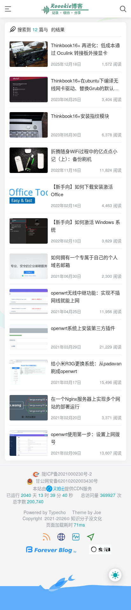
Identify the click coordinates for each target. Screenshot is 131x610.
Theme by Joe (86, 512)
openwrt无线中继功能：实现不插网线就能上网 (85, 296)
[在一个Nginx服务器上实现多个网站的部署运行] (29, 407)
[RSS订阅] (43, 537)
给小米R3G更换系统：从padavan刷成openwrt (86, 367)
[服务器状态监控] (73, 537)
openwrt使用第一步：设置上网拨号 (85, 438)
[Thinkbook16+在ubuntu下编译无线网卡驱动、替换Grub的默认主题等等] (29, 89)
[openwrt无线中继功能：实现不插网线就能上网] (29, 301)
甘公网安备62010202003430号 (66, 480)
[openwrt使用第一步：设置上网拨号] (29, 443)
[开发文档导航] (87, 537)
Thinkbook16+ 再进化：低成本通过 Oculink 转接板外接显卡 (85, 49)
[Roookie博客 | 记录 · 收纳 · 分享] (65, 9)
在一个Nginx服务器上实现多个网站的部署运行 (85, 402)
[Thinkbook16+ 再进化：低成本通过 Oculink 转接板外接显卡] (29, 54)
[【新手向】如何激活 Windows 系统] (29, 231)
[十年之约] (48, 549)
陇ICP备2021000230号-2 (66, 473)
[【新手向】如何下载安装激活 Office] (29, 195)
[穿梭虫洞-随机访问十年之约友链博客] (100, 549)
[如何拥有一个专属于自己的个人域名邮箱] (29, 266)
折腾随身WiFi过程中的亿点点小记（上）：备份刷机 (84, 155)
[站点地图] (58, 537)
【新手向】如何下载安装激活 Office (82, 190)
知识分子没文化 (86, 518)
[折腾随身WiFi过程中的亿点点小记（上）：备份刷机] (29, 160)
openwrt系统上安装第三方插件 (83, 328)
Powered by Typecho (45, 512)
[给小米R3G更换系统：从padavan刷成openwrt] (29, 372)
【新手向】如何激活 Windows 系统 (85, 226)
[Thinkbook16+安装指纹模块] (29, 125)
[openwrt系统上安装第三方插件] (29, 337)
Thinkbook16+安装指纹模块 (80, 115)
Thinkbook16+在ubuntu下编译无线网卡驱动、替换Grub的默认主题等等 (85, 84)
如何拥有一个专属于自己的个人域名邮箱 (84, 261)
